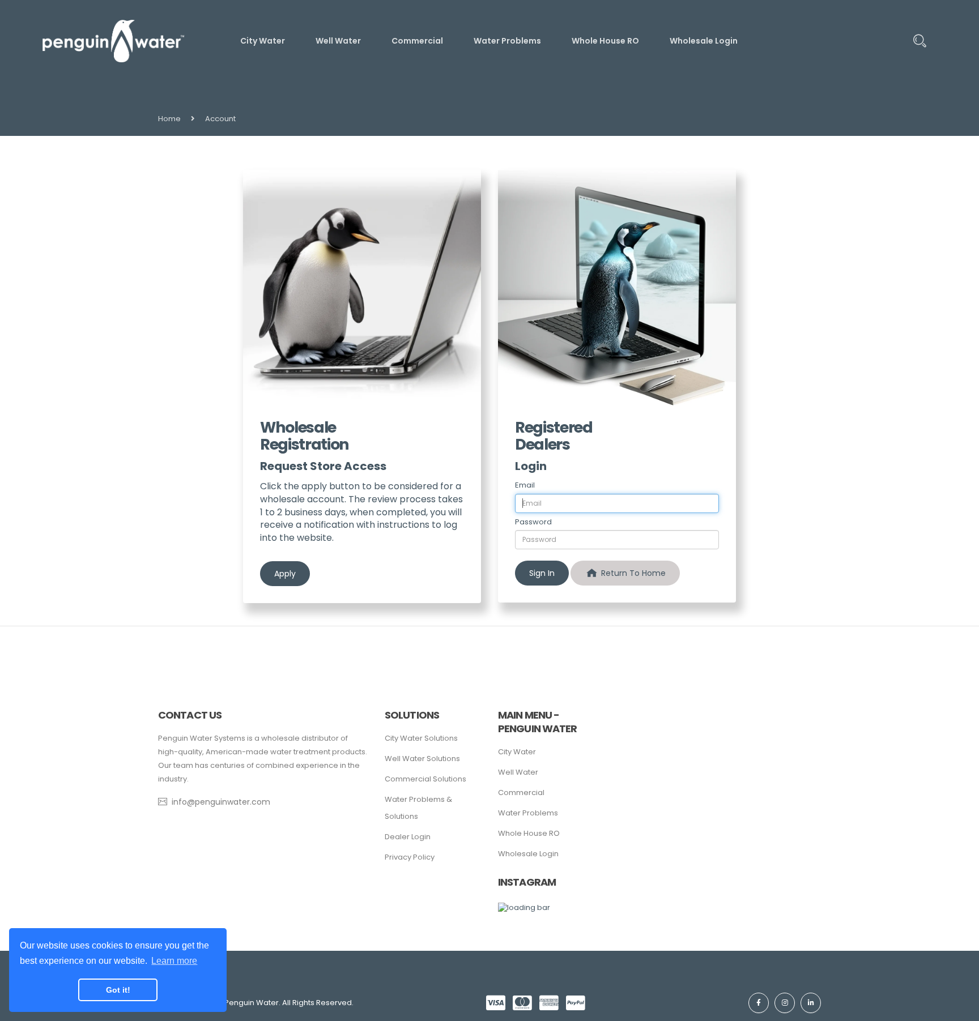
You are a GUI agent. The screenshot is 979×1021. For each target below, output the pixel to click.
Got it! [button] (118, 989)
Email (525, 485)
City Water (517, 751)
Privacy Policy (410, 857)
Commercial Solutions (425, 779)
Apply (285, 573)
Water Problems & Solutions (418, 808)
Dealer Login (408, 836)
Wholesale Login (528, 853)
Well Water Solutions (422, 758)
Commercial (521, 792)
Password (533, 522)
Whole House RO (529, 833)
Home (169, 118)
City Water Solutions (421, 738)
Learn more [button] (174, 961)
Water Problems (528, 813)
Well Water (518, 772)
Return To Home (632, 573)
